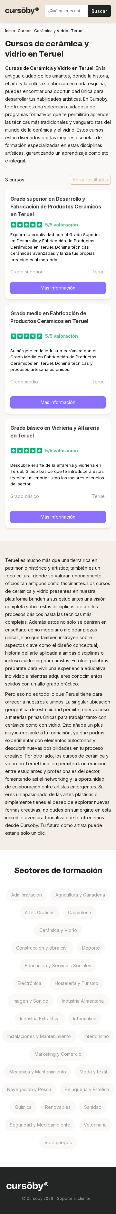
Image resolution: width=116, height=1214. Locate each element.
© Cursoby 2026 (37, 1198)
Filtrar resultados (90, 179)
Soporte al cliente (74, 1198)
